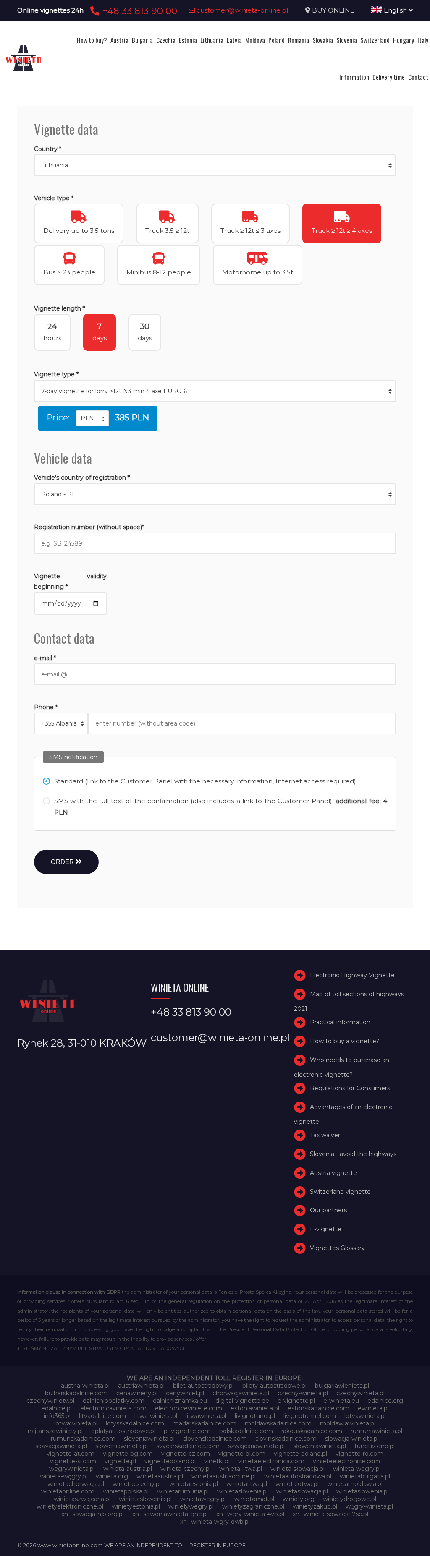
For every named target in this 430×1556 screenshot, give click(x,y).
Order (63, 861)
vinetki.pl (217, 1461)
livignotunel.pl (255, 1416)
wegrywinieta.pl (72, 1468)
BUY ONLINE (333, 10)
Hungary (403, 39)
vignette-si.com (73, 1461)
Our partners (328, 1210)
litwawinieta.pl (206, 1416)
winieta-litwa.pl (240, 1468)
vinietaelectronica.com (271, 1461)
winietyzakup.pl (315, 1506)
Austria (119, 39)
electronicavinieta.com (113, 1408)
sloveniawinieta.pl (149, 1438)
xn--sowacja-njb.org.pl (92, 1514)
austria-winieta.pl (85, 1385)
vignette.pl (120, 1461)
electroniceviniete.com (188, 1408)
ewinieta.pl (373, 1408)
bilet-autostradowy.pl (203, 1385)
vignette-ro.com (359, 1453)
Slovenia (346, 39)
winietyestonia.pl (136, 1506)
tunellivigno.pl (374, 1446)
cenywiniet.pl (185, 1393)
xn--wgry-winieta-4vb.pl (250, 1514)
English (395, 10)
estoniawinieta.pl (255, 1408)
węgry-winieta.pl (369, 1506)
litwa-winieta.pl (155, 1416)
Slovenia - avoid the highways (353, 1154)
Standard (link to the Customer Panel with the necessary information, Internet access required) (205, 781)
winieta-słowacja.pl (297, 1468)
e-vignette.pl (296, 1401)
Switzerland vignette (340, 1192)
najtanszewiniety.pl (55, 1431)
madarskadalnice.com (204, 1423)
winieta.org (112, 1476)
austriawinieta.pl (141, 1385)
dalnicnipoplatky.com (113, 1401)
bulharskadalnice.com (76, 1393)
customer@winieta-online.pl (241, 10)
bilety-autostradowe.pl (274, 1385)
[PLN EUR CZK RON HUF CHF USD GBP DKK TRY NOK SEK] (92, 418)
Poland (276, 39)
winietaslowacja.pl (302, 1491)
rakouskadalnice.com (311, 1431)
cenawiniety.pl (136, 1393)
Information (354, 76)
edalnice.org (385, 1401)
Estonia (188, 39)
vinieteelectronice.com (346, 1461)
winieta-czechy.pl (185, 1468)
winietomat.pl (254, 1499)
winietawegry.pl (203, 1499)
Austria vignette (333, 1173)
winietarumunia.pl (183, 1491)
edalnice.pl (56, 1408)
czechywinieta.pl (360, 1393)
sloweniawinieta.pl (121, 1446)
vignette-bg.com (128, 1453)
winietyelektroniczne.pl (70, 1506)
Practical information (340, 1022)
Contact (418, 76)
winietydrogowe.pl (349, 1499)
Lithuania (211, 39)
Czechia (166, 39)
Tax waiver (325, 1135)
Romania (298, 39)
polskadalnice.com (246, 1431)
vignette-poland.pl (300, 1453)
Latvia (234, 39)
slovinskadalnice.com (286, 1438)
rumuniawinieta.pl (376, 1431)
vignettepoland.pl (170, 1461)
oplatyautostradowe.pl (123, 1431)
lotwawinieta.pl (75, 1423)
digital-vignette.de (242, 1401)
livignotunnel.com (309, 1416)
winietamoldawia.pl (355, 1484)
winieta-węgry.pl (63, 1476)
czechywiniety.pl (50, 1401)
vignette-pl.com (241, 1453)
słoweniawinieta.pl (319, 1446)
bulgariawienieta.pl (342, 1385)
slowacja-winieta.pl (352, 1438)
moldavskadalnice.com (278, 1423)
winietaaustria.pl (159, 1476)
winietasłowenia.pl (145, 1499)
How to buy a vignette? (344, 1041)
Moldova (255, 39)
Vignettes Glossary (337, 1248)
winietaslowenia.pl (362, 1491)
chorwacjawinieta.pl (240, 1393)
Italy (422, 39)
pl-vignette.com (187, 1431)
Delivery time (388, 76)
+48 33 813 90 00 (138, 10)
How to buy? (92, 39)
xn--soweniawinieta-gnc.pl (170, 1514)
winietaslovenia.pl (242, 1491)
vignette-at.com (70, 1453)
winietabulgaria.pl (365, 1476)
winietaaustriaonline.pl (223, 1476)
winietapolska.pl (126, 1491)
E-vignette (325, 1229)
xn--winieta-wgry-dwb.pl (215, 1521)
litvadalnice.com (102, 1416)
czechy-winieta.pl (303, 1393)
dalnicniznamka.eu (180, 1401)
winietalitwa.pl (246, 1484)
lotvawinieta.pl (365, 1416)
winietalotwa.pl (297, 1484)
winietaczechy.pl (137, 1484)
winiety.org (299, 1499)
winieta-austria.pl (127, 1468)
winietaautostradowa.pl (297, 1476)
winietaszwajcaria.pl (82, 1499)
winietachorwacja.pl (75, 1484)
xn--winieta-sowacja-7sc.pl (330, 1514)
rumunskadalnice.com (83, 1438)
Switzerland (375, 39)
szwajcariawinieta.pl (256, 1446)
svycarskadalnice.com (188, 1446)
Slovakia (322, 39)
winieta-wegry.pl (357, 1468)
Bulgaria (142, 39)
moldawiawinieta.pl (347, 1423)
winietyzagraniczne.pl (253, 1506)
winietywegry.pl (191, 1506)
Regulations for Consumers (350, 1088)
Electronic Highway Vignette (352, 975)
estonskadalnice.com (318, 1408)
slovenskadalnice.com (215, 1438)
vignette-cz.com (185, 1453)
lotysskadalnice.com (135, 1423)
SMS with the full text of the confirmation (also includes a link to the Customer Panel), (220, 806)
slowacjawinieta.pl (61, 1446)
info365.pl (57, 1416)
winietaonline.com (67, 1491)
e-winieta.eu (341, 1401)
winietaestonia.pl (193, 1484)
